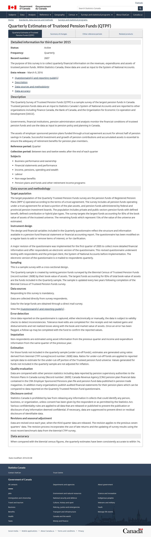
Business (11, 507)
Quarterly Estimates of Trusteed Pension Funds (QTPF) (25, 33)
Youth (100, 507)
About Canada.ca (47, 531)
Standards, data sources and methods (36, 20)
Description (21, 82)
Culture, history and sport (63, 502)
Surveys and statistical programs (72, 20)
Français (139, 2)
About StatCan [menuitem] (122, 14)
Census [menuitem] (72, 14)
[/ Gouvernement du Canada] (29, 8)
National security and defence (65, 498)
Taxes (10, 521)
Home (11, 20)
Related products (126, 34)
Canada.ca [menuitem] (137, 14)
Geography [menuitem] (60, 14)
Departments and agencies (64, 484)
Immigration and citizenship (19, 498)
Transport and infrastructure (64, 512)
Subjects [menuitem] (12, 14)
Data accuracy (22, 91)
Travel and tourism (15, 502)
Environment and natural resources (67, 493)
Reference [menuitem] (44, 14)
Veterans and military (106, 502)
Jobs (10, 493)
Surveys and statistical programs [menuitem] (95, 14)
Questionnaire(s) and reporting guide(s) (36, 77)
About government (105, 484)
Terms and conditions (66, 531)
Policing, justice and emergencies (66, 507)
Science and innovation (107, 493)
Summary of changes (58, 34)
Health (10, 516)
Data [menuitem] (22, 14)
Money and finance (60, 521)
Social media (13, 531)
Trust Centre (58, 473)
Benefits (11, 512)
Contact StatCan (14, 473)
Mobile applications (29, 531)
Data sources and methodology (32, 86)
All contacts (12, 484)
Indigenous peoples (106, 498)
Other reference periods (92, 34)
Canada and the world (62, 516)
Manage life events (105, 512)
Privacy (81, 531)
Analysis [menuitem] (32, 14)
